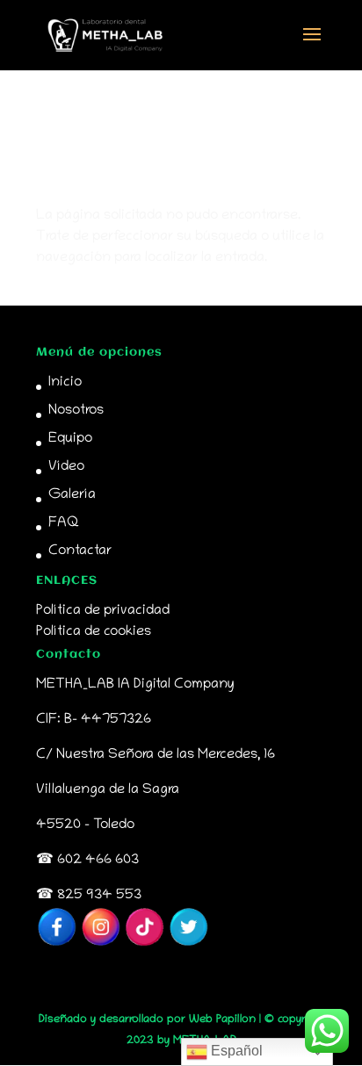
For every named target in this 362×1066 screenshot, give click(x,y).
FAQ (63, 523)
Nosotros (76, 411)
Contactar (80, 551)
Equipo (70, 439)
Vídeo (66, 467)
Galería (72, 495)
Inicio (65, 383)
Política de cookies (93, 632)
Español (235, 1050)
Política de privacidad (103, 611)
